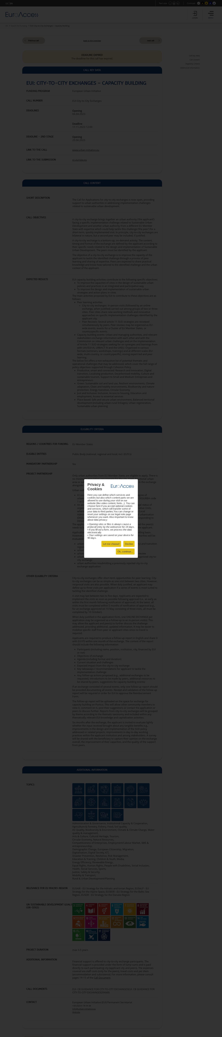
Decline (129, 544)
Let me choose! (111, 544)
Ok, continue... (125, 551)
